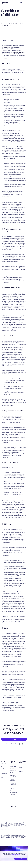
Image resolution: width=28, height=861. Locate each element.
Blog (2, 766)
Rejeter (7, 858)
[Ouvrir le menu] (26, 3)
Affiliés (20, 767)
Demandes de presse (22, 770)
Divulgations (13, 794)
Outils (2, 768)
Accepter (20, 858)
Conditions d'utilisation (13, 769)
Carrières (21, 765)
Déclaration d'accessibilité (13, 791)
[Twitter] (11, 806)
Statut (2, 777)
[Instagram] (20, 806)
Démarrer (14, 739)
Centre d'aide (4, 771)
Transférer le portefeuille (4, 774)
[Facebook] (7, 806)
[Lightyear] (4, 3)
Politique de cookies (13, 787)
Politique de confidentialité (13, 784)
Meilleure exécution (12, 780)
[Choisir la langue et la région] (21, 2)
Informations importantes (13, 765)
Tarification (3, 763)
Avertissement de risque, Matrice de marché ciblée (13, 774)
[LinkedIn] (16, 806)
